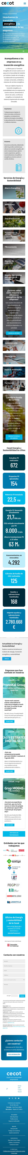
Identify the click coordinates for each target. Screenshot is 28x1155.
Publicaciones (14, 1119)
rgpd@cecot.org (11, 1022)
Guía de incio (14, 1138)
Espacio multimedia (14, 1121)
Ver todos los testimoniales (14, 834)
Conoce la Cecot (14, 1144)
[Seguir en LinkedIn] (9, 1098)
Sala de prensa (14, 1117)
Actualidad (14, 1115)
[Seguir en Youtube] (18, 1098)
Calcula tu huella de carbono (14, 437)
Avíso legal (14, 1153)
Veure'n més (9, 721)
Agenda (14, 1126)
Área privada (14, 1128)
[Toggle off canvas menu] (21, 3)
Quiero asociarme (14, 1133)
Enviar (22, 996)
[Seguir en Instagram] (15, 1098)
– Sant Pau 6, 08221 (14, 1107)
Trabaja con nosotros (14, 1131)
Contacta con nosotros (14, 1103)
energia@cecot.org (14, 933)
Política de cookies (20, 1151)
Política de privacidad (9, 1151)
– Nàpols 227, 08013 (14, 1109)
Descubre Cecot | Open (14, 1140)
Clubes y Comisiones (14, 1142)
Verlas (7, 659)
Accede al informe (14, 333)
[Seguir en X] (12, 1098)
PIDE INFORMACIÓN (14, 1054)
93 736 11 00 (16, 926)
